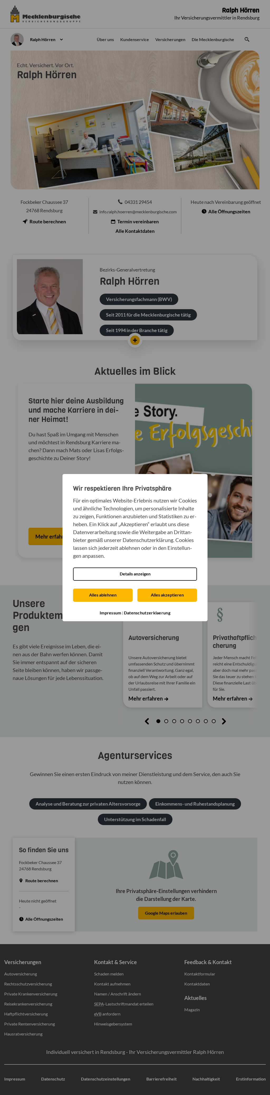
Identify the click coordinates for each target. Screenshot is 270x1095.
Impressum (110, 612)
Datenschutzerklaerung (147, 612)
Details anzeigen (135, 573)
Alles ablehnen (103, 594)
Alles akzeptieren (167, 594)
